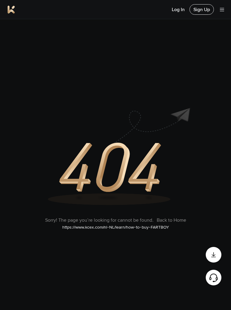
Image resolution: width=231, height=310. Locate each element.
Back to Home (171, 220)
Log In (178, 9)
